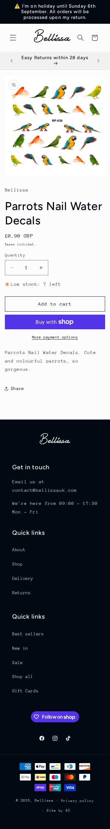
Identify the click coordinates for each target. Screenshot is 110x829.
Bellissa (44, 800)
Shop (17, 564)
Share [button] (17, 388)
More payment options (55, 337)
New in (20, 648)
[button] (13, 38)
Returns (21, 592)
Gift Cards (25, 690)
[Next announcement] (98, 60)
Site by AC (58, 811)
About (18, 549)
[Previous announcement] (11, 60)
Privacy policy (77, 801)
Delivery (22, 578)
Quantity (15, 255)
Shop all (22, 676)
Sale (17, 662)
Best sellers (28, 633)
